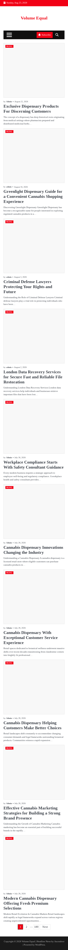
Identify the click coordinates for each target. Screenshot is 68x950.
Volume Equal (34, 18)
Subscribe (46, 35)
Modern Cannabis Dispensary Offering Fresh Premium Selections (30, 903)
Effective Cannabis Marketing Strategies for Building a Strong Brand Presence (31, 813)
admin (9, 187)
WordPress (40, 945)
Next (45, 926)
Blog (9, 46)
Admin (9, 101)
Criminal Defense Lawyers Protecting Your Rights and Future (27, 286)
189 (36, 926)
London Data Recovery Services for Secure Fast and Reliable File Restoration (32, 377)
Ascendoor (59, 941)
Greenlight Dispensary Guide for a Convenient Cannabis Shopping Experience (33, 196)
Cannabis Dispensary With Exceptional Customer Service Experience (30, 637)
